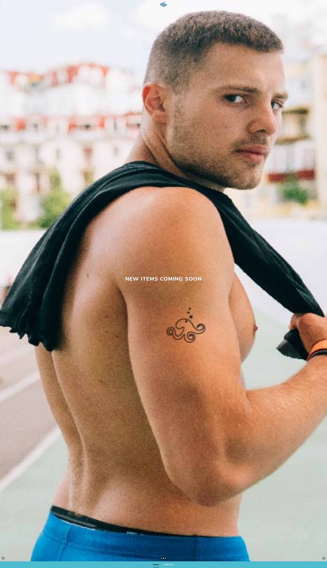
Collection (169, 564)
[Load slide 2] (163, 558)
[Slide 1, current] (161, 558)
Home (156, 564)
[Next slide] (324, 558)
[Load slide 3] (165, 558)
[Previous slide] (3, 558)
